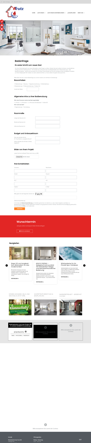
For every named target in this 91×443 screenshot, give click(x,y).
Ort (46, 180)
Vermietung (27, 107)
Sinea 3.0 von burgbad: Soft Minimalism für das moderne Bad (20, 265)
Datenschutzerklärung (19, 200)
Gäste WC (45, 102)
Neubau (26, 84)
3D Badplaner (72, 12)
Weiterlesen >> (15, 278)
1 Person (17, 102)
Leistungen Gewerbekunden (55, 12)
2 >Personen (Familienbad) (35, 102)
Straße (15, 174)
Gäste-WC (37, 86)
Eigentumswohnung (35, 84)
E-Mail (47, 186)
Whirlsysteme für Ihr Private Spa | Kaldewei (69, 264)
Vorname (16, 167)
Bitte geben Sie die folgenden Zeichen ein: (24, 193)
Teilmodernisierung (28, 86)
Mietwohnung (18, 84)
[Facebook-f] (81, 439)
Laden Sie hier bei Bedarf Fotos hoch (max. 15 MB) (26, 153)
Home (33, 12)
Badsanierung (18, 86)
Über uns (80, 12)
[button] (2, 21)
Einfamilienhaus (45, 84)
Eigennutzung (18, 107)
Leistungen (40, 12)
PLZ (15, 180)
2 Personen (24, 102)
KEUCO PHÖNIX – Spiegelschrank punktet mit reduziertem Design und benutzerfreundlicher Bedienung (46, 266)
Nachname (48, 167)
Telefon (16, 186)
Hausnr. (47, 174)
